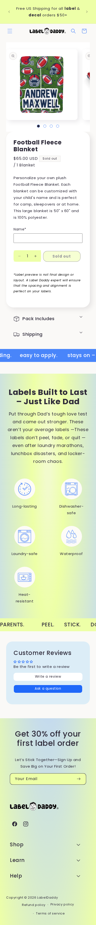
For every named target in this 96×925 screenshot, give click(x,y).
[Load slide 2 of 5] (45, 126)
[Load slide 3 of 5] (51, 126)
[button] (9, 31)
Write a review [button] (48, 676)
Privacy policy (62, 904)
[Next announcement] (86, 11)
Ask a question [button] (48, 688)
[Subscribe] (78, 779)
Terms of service (50, 913)
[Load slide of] (38, 126)
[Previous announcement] (9, 11)
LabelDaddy (47, 897)
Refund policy (34, 905)
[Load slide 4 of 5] (57, 126)
